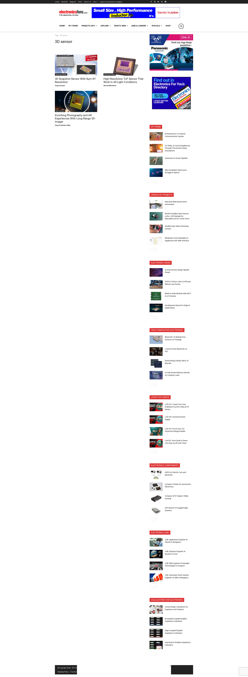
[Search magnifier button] (181, 26)
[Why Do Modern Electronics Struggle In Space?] (156, 172)
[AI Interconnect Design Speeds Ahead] (156, 272)
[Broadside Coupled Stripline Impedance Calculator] (156, 621)
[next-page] (155, 181)
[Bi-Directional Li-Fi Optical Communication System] (156, 136)
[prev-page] (151, 181)
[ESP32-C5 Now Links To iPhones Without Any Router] (156, 284)
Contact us (75, 672)
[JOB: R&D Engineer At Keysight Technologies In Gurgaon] (156, 566)
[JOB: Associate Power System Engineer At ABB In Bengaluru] (156, 577)
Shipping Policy (63, 672)
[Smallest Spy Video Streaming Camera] (156, 229)
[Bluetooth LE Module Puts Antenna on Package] (156, 339)
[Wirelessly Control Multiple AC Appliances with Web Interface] (156, 240)
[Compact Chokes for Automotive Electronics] (156, 487)
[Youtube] (165, 1)
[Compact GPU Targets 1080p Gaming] (156, 498)
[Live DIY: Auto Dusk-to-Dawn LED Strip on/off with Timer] (156, 443)
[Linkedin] (158, 1)
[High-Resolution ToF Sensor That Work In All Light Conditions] (124, 65)
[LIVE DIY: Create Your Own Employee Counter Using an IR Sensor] (156, 407)
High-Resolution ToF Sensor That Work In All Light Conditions (123, 80)
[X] (161, 1)
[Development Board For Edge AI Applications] (156, 308)
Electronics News (61, 74)
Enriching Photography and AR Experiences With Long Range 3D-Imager (75, 118)
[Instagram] (154, 1)
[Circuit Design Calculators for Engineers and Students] (156, 609)
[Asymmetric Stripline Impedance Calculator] (156, 645)
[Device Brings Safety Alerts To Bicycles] (156, 363)
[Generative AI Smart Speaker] (156, 161)
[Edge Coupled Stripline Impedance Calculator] (156, 633)
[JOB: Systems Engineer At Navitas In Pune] (156, 554)
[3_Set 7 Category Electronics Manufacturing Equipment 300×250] (171, 108)
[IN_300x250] (171, 70)
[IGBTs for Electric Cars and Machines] (156, 475)
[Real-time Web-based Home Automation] (156, 204)
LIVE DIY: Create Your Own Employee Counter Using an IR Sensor (177, 406)
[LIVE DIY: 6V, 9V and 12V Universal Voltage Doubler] (156, 431)
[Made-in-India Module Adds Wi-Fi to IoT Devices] (156, 296)
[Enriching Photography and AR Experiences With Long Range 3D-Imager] (76, 101)
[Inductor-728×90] (136, 17)
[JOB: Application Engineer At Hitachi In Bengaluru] (156, 542)
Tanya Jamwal (60, 85)
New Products (60, 111)
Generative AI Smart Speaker (176, 158)
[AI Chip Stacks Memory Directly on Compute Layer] (156, 375)
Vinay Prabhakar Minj (62, 125)
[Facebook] (151, 1)
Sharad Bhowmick (109, 85)
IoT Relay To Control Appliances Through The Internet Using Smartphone (177, 148)
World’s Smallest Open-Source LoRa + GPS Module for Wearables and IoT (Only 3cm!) (177, 216)
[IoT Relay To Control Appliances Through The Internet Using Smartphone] (156, 148)
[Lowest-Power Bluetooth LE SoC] (156, 351)
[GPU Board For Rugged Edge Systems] (156, 510)
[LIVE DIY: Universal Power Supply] (156, 419)
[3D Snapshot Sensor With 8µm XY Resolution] (76, 65)
